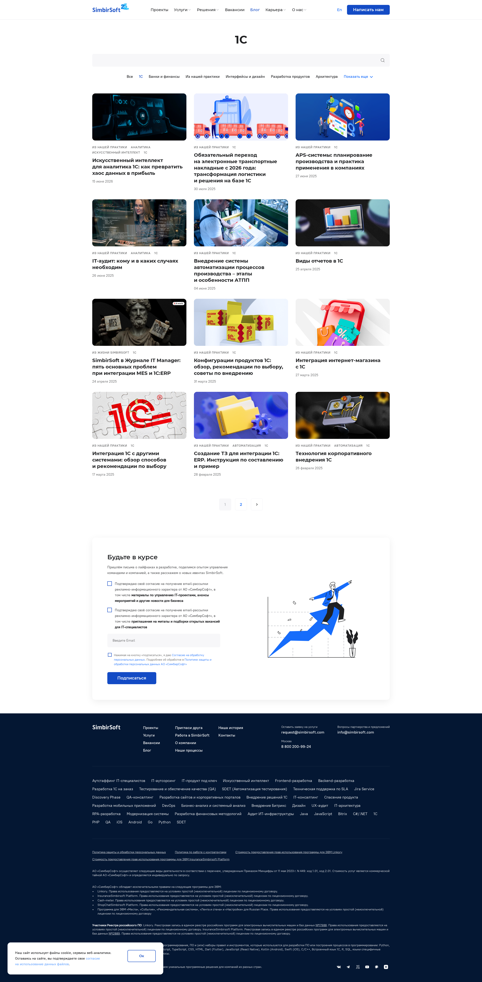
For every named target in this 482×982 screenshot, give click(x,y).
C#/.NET (360, 814)
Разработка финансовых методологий (208, 814)
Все (130, 76)
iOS (119, 822)
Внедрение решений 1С (266, 797)
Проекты (159, 10)
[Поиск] (382, 60)
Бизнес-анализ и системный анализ (213, 805)
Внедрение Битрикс (269, 805)
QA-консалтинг (140, 797)
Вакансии (235, 10)
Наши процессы (189, 750)
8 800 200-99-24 (296, 746)
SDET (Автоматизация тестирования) (254, 789)
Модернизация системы (148, 814)
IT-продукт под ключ (199, 780)
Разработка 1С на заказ (112, 789)
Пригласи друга (189, 727)
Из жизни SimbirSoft (110, 352)
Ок (141, 956)
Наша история (230, 727)
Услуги (181, 10)
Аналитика (141, 147)
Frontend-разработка (293, 780)
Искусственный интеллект (116, 152)
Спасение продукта (341, 797)
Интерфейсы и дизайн (245, 76)
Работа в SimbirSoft (192, 735)
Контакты (226, 735)
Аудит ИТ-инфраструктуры (271, 814)
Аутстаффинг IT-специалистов (118, 780)
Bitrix (342, 814)
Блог (255, 10)
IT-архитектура (347, 805)
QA (108, 822)
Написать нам (368, 9)
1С (145, 152)
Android (135, 822)
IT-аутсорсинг (163, 780)
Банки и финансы (164, 76)
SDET (181, 822)
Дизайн (299, 805)
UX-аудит (320, 805)
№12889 (114, 933)
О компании (185, 743)
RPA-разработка (106, 814)
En (339, 10)
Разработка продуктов (290, 76)
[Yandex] (386, 967)
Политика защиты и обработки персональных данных (129, 852)
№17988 (321, 925)
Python (165, 822)
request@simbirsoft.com (302, 732)
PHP (95, 822)
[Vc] (358, 967)
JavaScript (323, 814)
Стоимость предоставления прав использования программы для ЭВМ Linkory (288, 852)
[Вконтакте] (339, 967)
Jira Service (364, 789)
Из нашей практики (203, 76)
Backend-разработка (336, 780)
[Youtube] (367, 967)
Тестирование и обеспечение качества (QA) (177, 789)
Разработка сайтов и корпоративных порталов (199, 797)
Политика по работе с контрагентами (200, 852)
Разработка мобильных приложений (124, 805)
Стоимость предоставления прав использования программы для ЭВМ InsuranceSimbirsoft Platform (161, 859)
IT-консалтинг (305, 797)
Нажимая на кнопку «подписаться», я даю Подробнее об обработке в (162, 659)
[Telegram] (348, 967)
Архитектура (327, 76)
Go (150, 822)
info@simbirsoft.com (355, 732)
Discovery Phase (106, 797)
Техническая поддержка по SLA (320, 789)
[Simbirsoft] (106, 9)
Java (304, 814)
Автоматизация (247, 445)
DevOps (168, 805)
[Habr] (376, 967)
